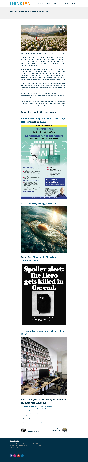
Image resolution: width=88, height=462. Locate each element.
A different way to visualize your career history (38, 406)
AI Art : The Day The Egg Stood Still (39, 203)
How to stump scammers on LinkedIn (35, 411)
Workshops (41, 3)
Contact (73, 3)
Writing (61, 3)
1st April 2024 (40, 422)
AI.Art (48, 3)
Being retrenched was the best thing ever (36, 409)
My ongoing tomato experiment (33, 413)
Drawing (54, 3)
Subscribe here (56, 422)
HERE (43, 121)
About (67, 3)
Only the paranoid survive (32, 415)
